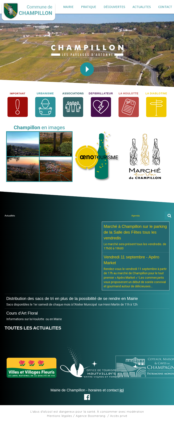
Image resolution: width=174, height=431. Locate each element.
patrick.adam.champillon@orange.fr (30, 309)
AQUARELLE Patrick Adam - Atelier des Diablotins (51, 298)
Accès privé (118, 420)
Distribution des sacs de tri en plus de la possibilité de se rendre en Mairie (72, 317)
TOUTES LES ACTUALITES (33, 332)
